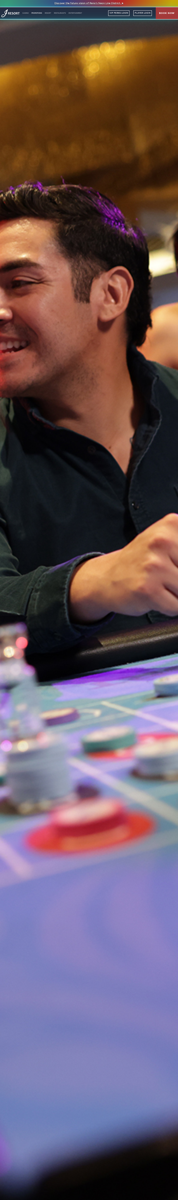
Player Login (142, 13)
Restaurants (60, 13)
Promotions (36, 13)
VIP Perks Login (119, 13)
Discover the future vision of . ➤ (89, 3)
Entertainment (75, 13)
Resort (48, 13)
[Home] (10, 13)
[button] (167, 13)
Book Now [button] (167, 13)
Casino (25, 13)
